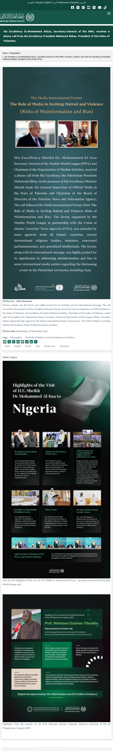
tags (5, 337)
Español (74, 2)
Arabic (7, 346)
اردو (55, 2)
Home (5, 53)
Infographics (16, 337)
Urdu (38, 346)
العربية (30, 2)
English (48, 2)
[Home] (17, 17)
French (28, 346)
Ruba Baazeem (24, 301)
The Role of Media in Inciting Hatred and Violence (50, 337)
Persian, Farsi (49, 346)
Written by (8, 301)
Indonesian (63, 2)
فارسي (82, 2)
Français (39, 2)
